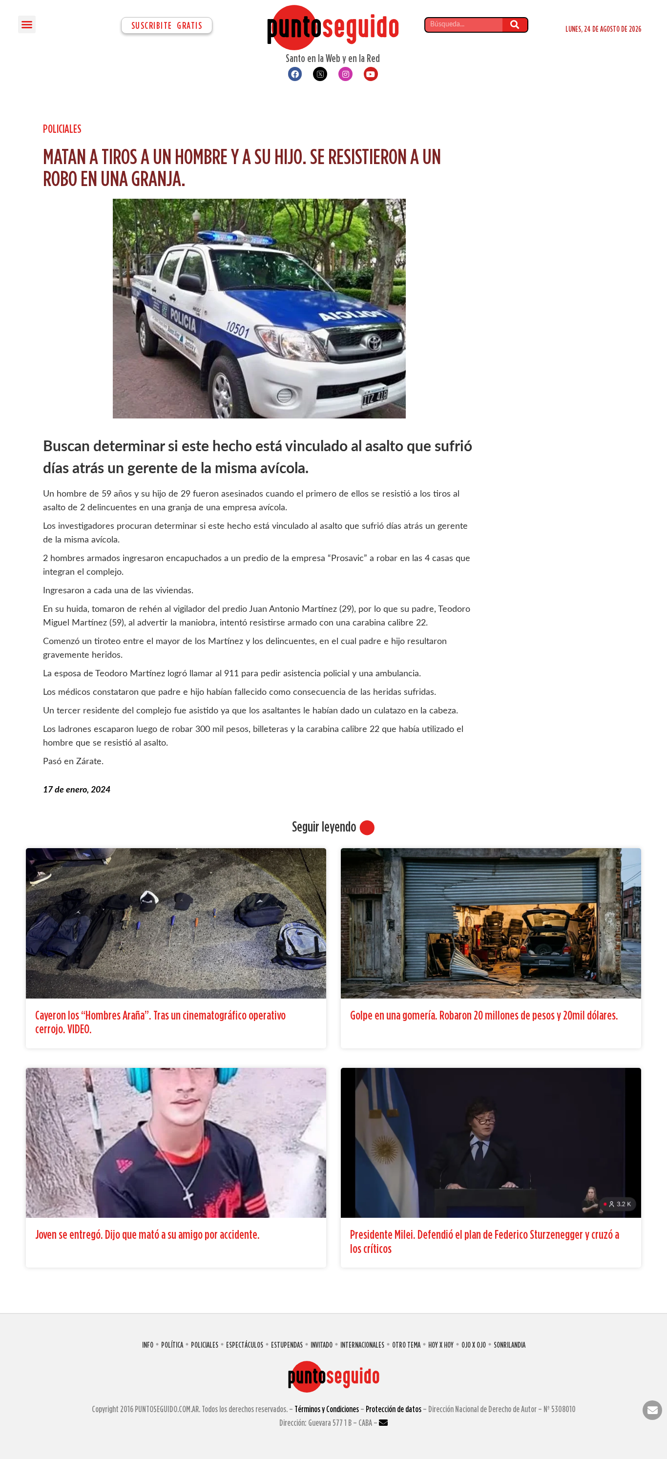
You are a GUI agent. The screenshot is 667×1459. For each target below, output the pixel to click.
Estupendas (287, 1345)
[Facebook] (295, 74)
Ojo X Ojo (473, 1345)
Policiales (62, 128)
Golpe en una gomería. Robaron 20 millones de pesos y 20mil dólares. (484, 1014)
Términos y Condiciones (326, 1409)
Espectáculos (244, 1345)
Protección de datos (393, 1409)
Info (147, 1345)
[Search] (514, 25)
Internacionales (362, 1345)
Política (172, 1345)
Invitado (322, 1345)
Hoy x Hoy (441, 1345)
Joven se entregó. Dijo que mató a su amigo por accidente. (147, 1234)
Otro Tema (406, 1345)
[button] (27, 24)
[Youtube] (371, 74)
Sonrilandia (509, 1345)
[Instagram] (345, 74)
